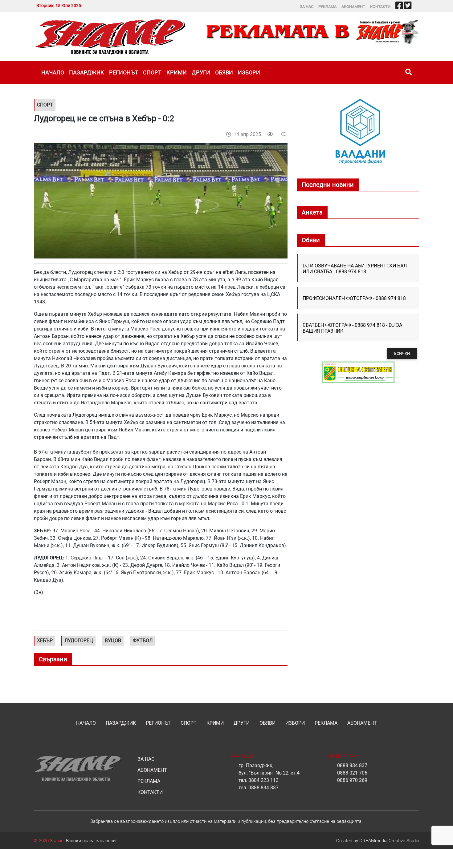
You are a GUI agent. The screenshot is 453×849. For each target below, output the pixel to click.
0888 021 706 (352, 773)
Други (201, 72)
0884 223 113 (263, 780)
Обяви (224, 72)
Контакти (380, 6)
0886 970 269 (352, 780)
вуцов (113, 640)
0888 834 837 (263, 788)
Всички (402, 353)
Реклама (327, 6)
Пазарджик (86, 72)
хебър (45, 640)
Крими (176, 72)
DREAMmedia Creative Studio (389, 840)
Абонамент (353, 6)
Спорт (152, 72)
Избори (249, 72)
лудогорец (78, 640)
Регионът (123, 72)
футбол (143, 640)
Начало (52, 72)
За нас (306, 6)
